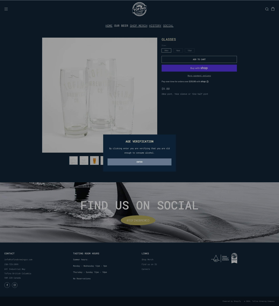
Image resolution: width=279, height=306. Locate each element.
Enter (139, 161)
